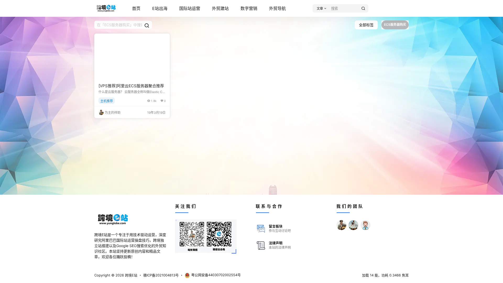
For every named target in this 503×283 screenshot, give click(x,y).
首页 (136, 8)
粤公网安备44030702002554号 (216, 275)
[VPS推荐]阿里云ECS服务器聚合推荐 (131, 85)
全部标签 (366, 25)
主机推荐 (106, 101)
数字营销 (248, 8)
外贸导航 (277, 8)
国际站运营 (189, 8)
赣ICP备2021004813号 (161, 275)
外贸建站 (220, 8)
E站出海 (159, 8)
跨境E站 (130, 275)
